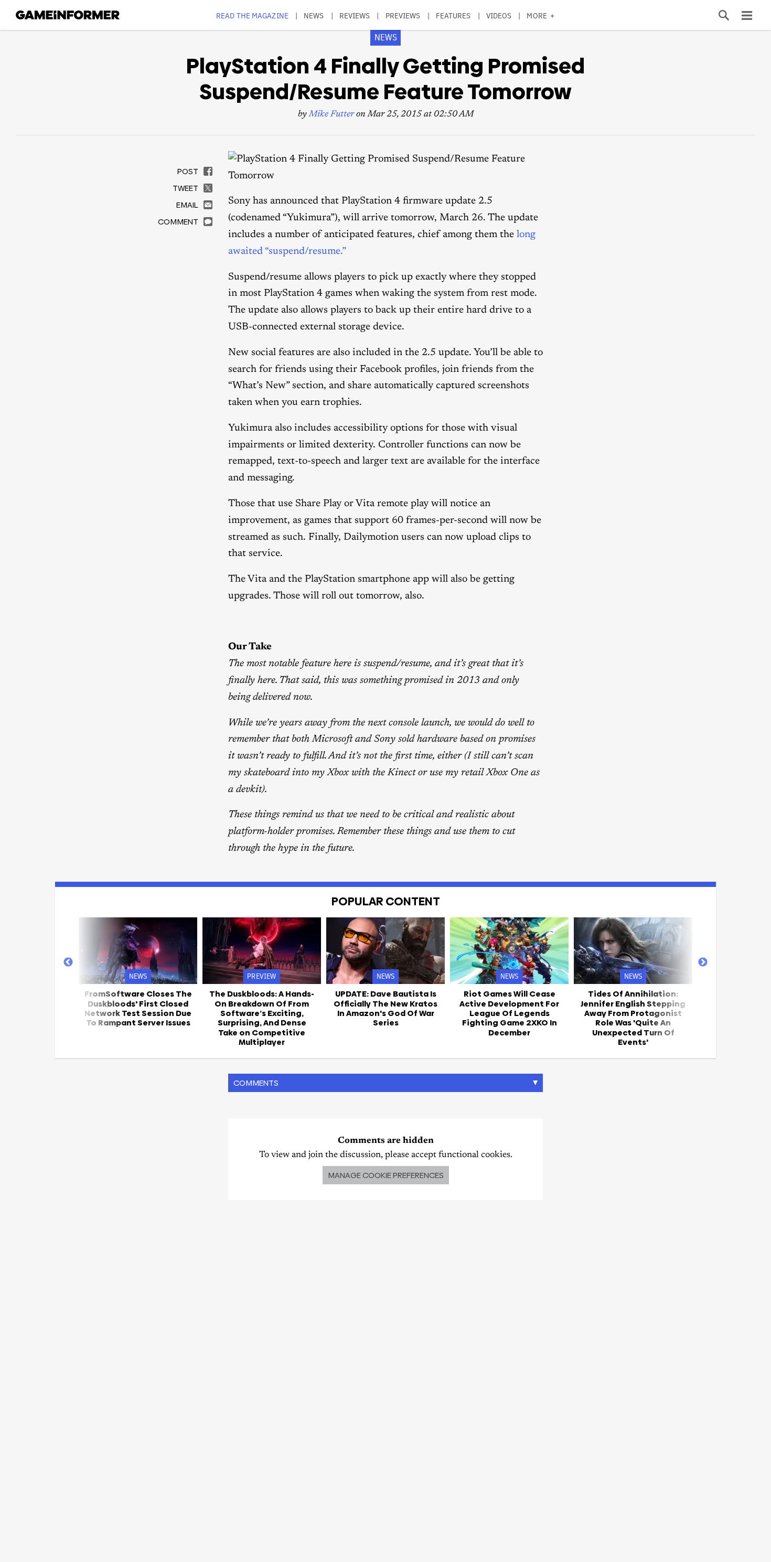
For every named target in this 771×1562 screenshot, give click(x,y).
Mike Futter (331, 114)
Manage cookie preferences (386, 1175)
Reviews (354, 15)
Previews (403, 15)
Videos (499, 15)
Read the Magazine (252, 15)
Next (703, 962)
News (314, 15)
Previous (68, 962)
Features (453, 15)
